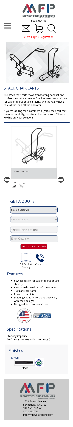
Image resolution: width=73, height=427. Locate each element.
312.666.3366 (30, 408)
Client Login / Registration (39, 36)
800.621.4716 (38, 20)
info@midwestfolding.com (38, 414)
